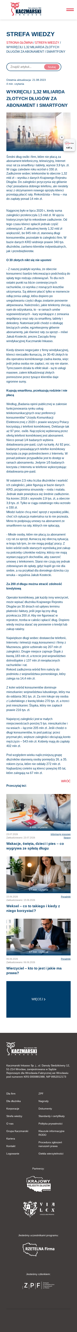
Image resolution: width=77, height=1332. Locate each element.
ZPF (41, 1093)
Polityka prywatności (50, 1123)
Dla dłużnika (13, 1101)
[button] (26, 8)
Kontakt (10, 1146)
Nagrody (43, 1101)
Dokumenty (45, 1108)
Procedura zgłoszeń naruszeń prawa (50, 1144)
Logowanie (12, 1153)
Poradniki (66, 896)
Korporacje (12, 1108)
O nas (9, 1123)
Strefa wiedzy (47, 42)
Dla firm (11, 1093)
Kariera (10, 1138)
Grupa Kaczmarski (17, 1131)
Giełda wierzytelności (50, 1153)
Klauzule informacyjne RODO (51, 1133)
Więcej (37, 999)
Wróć (66, 781)
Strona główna (19, 42)
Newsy (67, 837)
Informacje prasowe (61, 834)
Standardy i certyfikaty (51, 1116)
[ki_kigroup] (38, 1320)
